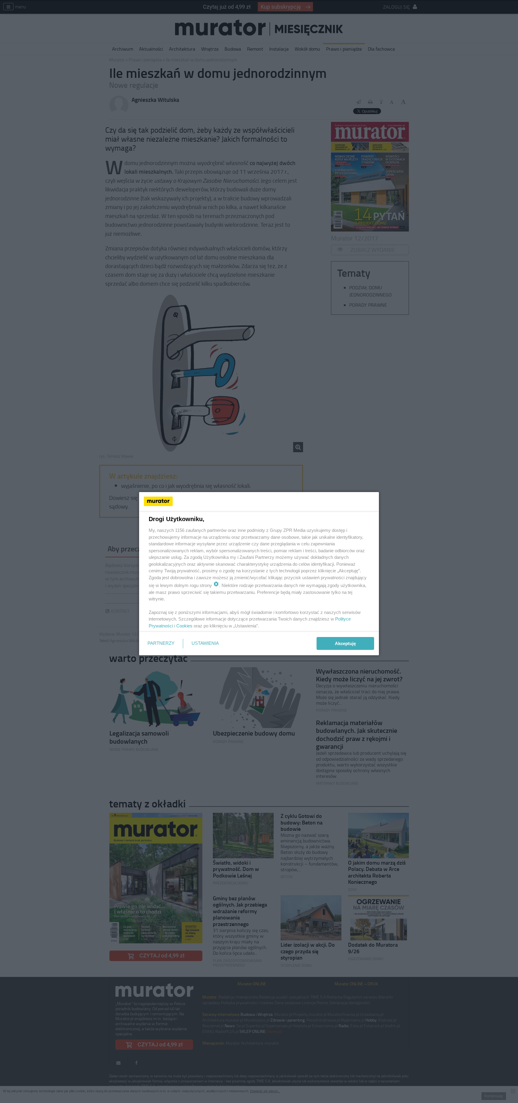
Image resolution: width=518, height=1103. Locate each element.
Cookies (184, 625)
